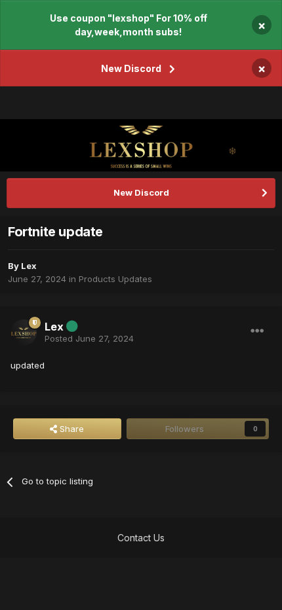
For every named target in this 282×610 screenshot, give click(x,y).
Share (70, 428)
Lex (29, 265)
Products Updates (115, 279)
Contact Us (141, 537)
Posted (89, 338)
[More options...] (257, 331)
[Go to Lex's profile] (23, 332)
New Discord (131, 68)
